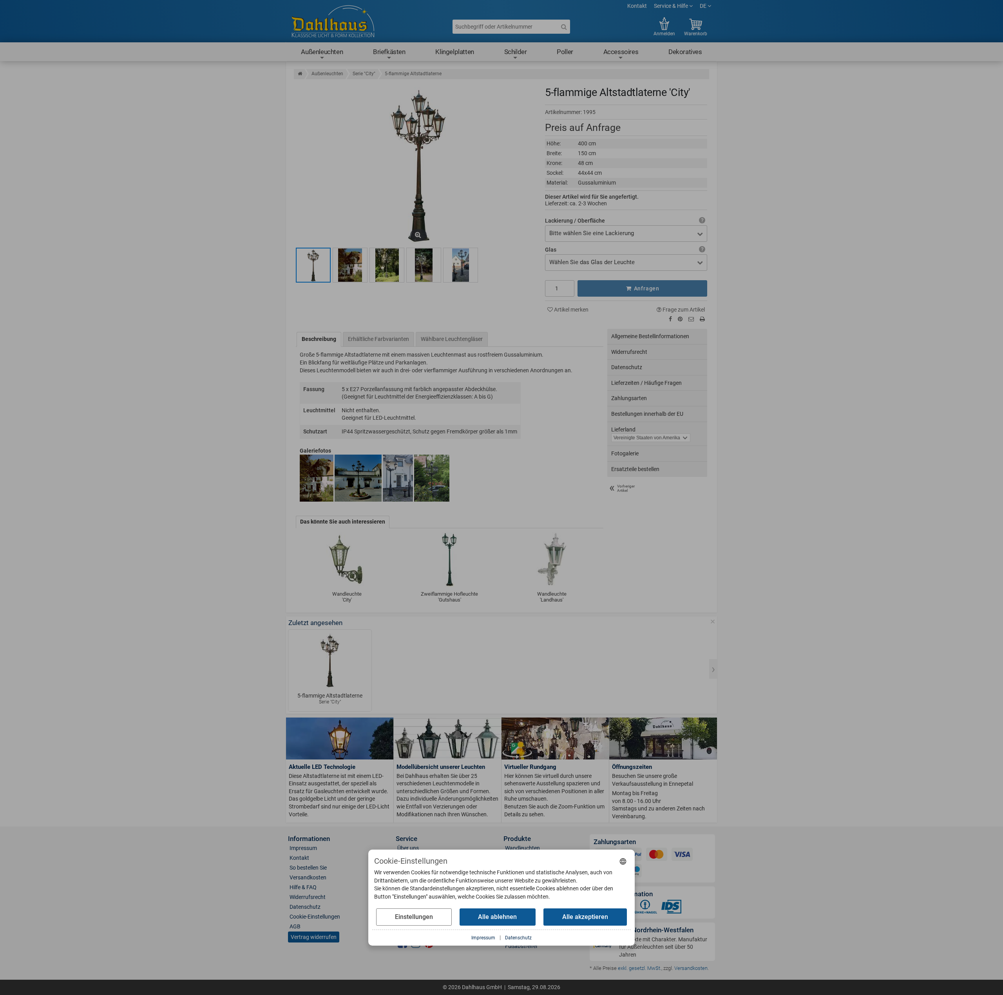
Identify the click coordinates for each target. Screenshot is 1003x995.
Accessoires (621, 52)
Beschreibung (319, 339)
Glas (550, 249)
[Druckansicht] (702, 319)
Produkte (517, 839)
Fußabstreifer (521, 946)
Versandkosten (308, 877)
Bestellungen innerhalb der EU (647, 414)
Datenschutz (626, 367)
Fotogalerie (625, 453)
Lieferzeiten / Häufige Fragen (646, 383)
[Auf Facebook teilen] (670, 319)
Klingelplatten (454, 52)
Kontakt (637, 6)
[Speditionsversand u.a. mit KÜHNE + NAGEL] (645, 908)
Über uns (408, 848)
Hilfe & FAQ (303, 887)
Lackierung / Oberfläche (575, 220)
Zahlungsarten (629, 398)
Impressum (303, 848)
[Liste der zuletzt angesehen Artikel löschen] (713, 621)
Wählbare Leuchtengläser (452, 339)
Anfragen (645, 288)
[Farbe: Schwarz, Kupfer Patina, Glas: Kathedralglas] (313, 265)
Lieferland (623, 429)
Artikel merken (570, 309)
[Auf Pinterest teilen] (680, 319)
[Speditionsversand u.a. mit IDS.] (671, 908)
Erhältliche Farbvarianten (378, 339)
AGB (295, 926)
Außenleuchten (322, 52)
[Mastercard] (656, 856)
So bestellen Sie (308, 868)
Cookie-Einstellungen (315, 916)
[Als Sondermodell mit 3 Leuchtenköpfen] (460, 265)
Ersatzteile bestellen (635, 469)
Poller (565, 52)
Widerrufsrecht (629, 352)
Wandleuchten (522, 848)
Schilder (515, 52)
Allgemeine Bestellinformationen (650, 336)
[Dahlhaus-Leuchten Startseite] (333, 22)
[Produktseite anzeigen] (329, 660)
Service (406, 839)
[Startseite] (300, 73)
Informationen (309, 839)
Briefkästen (389, 52)
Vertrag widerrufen (314, 937)
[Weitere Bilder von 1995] (350, 265)
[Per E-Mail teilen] (691, 319)
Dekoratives (685, 52)
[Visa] (682, 856)
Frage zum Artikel (683, 309)
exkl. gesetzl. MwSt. (639, 968)
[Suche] (564, 27)
